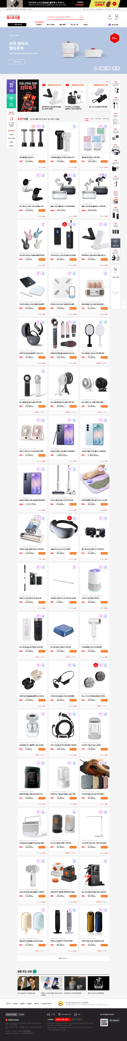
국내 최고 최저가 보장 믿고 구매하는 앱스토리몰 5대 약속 (11, 119)
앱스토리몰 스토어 (66, 1014)
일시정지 (96, 68)
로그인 (87, 9)
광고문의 (15, 1003)
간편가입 (92, 9)
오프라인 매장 (11, 138)
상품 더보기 (62, 958)
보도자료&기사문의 (46, 1003)
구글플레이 (114, 1020)
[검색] (81, 17)
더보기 (109, 68)
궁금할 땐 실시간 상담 (11, 86)
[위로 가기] (123, 302)
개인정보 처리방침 (11, 1014)
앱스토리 (16, 9)
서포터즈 (29, 9)
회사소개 (8, 1003)
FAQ (79, 1014)
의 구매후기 (101, 363)
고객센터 (11, 134)
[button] (114, 68)
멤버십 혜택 (115, 24)
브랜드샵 (11, 146)
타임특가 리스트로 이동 (28, 95)
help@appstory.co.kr (58, 1029)
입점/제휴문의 (11, 130)
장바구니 (115, 272)
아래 (123, 307)
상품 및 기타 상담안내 (76, 1019)
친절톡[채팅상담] (62, 1019)
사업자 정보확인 (26, 1031)
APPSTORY (10, 9)
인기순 (92, 118)
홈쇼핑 (11, 142)
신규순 (87, 118)
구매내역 (110, 19)
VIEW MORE (17, 62)
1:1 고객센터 (108, 9)
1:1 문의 (53, 1014)
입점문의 (22, 1003)
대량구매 (36, 1003)
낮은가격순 (98, 118)
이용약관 (21, 1014)
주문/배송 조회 (99, 9)
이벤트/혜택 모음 (11, 101)
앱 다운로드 (117, 9)
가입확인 (86, 1002)
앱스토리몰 (23, 9)
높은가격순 (106, 118)
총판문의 (29, 1003)
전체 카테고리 (18, 24)
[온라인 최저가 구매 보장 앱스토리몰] (17, 17)
